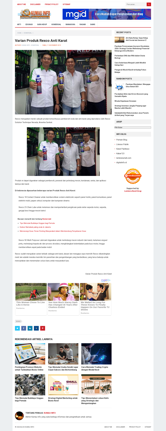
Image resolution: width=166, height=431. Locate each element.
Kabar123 (120, 153)
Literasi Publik (122, 144)
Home (19, 33)
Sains (92, 24)
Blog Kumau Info (27, 427)
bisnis (18, 321)
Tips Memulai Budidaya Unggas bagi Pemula (37, 223)
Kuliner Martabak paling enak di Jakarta (35, 227)
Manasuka (70, 24)
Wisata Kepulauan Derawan (125, 101)
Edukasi (29, 24)
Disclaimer (35, 4)
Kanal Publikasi (122, 149)
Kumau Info (26, 45)
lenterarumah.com (123, 158)
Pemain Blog (121, 140)
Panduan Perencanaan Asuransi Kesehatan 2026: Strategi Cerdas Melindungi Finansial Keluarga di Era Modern (132, 48)
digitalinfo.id (121, 162)
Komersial (56, 24)
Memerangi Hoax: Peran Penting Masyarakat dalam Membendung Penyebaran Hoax (53, 231)
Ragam (83, 24)
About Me (21, 4)
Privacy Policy (51, 4)
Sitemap (66, 4)
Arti (19, 24)
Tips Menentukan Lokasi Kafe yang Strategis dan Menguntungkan (95, 400)
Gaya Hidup (42, 24)
